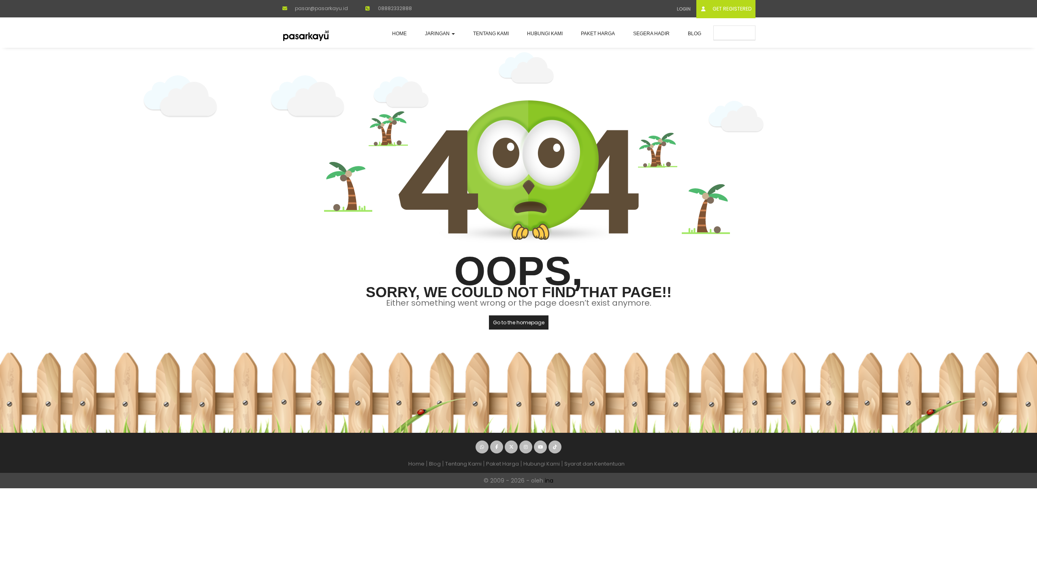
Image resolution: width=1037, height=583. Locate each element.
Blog (694, 33)
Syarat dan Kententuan (594, 464)
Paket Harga (598, 33)
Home (399, 33)
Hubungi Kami (545, 33)
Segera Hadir (651, 33)
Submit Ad (737, 32)
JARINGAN (438, 33)
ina (549, 481)
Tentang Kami (491, 33)
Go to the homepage (518, 322)
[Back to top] (1011, 532)
